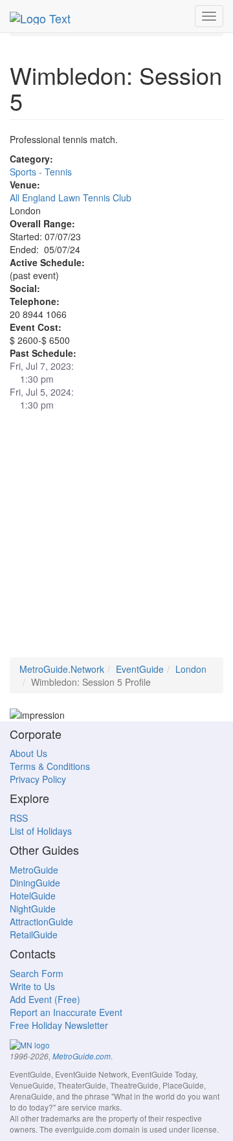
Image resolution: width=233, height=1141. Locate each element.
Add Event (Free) (45, 999)
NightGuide (33, 908)
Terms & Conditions (50, 766)
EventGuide (140, 668)
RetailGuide (34, 934)
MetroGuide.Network (61, 668)
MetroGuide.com (81, 1056)
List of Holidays (41, 830)
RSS (19, 817)
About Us (28, 753)
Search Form (36, 973)
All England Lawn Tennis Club (70, 197)
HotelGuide (33, 895)
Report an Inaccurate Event (66, 1012)
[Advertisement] (116, 540)
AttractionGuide (41, 921)
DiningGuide (35, 882)
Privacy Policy (38, 779)
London (190, 668)
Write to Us (32, 986)
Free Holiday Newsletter (59, 1025)
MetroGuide (34, 869)
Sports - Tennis (41, 171)
